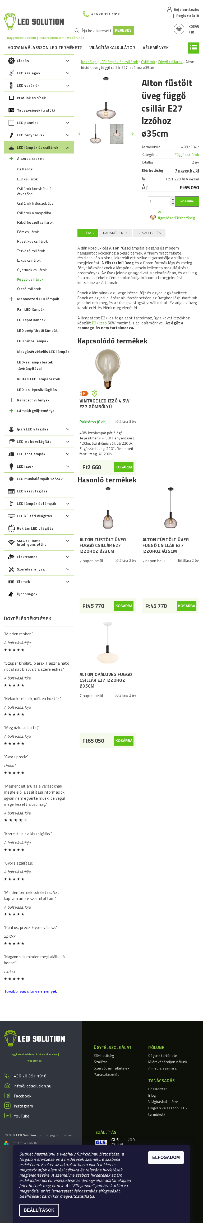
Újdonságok (27, 594)
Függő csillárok (30, 279)
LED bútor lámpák (32, 341)
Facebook (22, 1096)
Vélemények (156, 47)
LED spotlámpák (31, 320)
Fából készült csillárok (35, 222)
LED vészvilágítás (32, 491)
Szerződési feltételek (112, 1068)
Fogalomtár (157, 1089)
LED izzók (25, 466)
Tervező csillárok (31, 250)
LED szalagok (28, 73)
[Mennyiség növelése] (172, 199)
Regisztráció (187, 15)
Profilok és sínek (31, 97)
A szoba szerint (30, 158)
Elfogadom (166, 1157)
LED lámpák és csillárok (37, 147)
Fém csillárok (28, 231)
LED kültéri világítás (34, 516)
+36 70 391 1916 (30, 1076)
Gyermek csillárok (32, 269)
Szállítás (101, 1061)
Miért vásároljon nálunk (167, 1061)
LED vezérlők (28, 85)
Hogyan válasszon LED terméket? (45, 47)
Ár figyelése (165, 214)
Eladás (23, 60)
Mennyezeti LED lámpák (38, 298)
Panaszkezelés (106, 1074)
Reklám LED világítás (35, 528)
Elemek (23, 581)
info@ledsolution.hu (32, 1086)
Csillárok (25, 169)
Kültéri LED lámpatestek (38, 379)
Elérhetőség (104, 1055)
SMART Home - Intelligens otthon (33, 542)
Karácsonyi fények (33, 400)
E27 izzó (99, 323)
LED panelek (28, 122)
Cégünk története (162, 1055)
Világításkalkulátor (112, 47)
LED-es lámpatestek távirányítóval (35, 365)
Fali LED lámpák (31, 309)
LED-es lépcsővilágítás (37, 389)
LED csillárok (27, 179)
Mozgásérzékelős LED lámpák (43, 351)
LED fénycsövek (30, 135)
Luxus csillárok (29, 260)
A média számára (162, 1068)
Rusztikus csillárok (32, 241)
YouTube (21, 1116)
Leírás (88, 233)
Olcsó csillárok (29, 288)
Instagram (23, 1106)
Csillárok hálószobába (35, 203)
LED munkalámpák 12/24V (40, 478)
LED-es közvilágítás (34, 441)
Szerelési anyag (31, 569)
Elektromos (27, 556)
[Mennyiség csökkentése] (172, 203)
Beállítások (39, 1210)
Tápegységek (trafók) (36, 110)
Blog (152, 1095)
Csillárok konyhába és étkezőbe (35, 191)
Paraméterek (115, 233)
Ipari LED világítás (32, 429)
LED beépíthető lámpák (37, 330)
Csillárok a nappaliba (34, 212)
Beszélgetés (149, 233)
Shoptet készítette (24, 1143)
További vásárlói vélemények (30, 991)
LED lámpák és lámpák (36, 503)
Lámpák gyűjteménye (36, 410)
